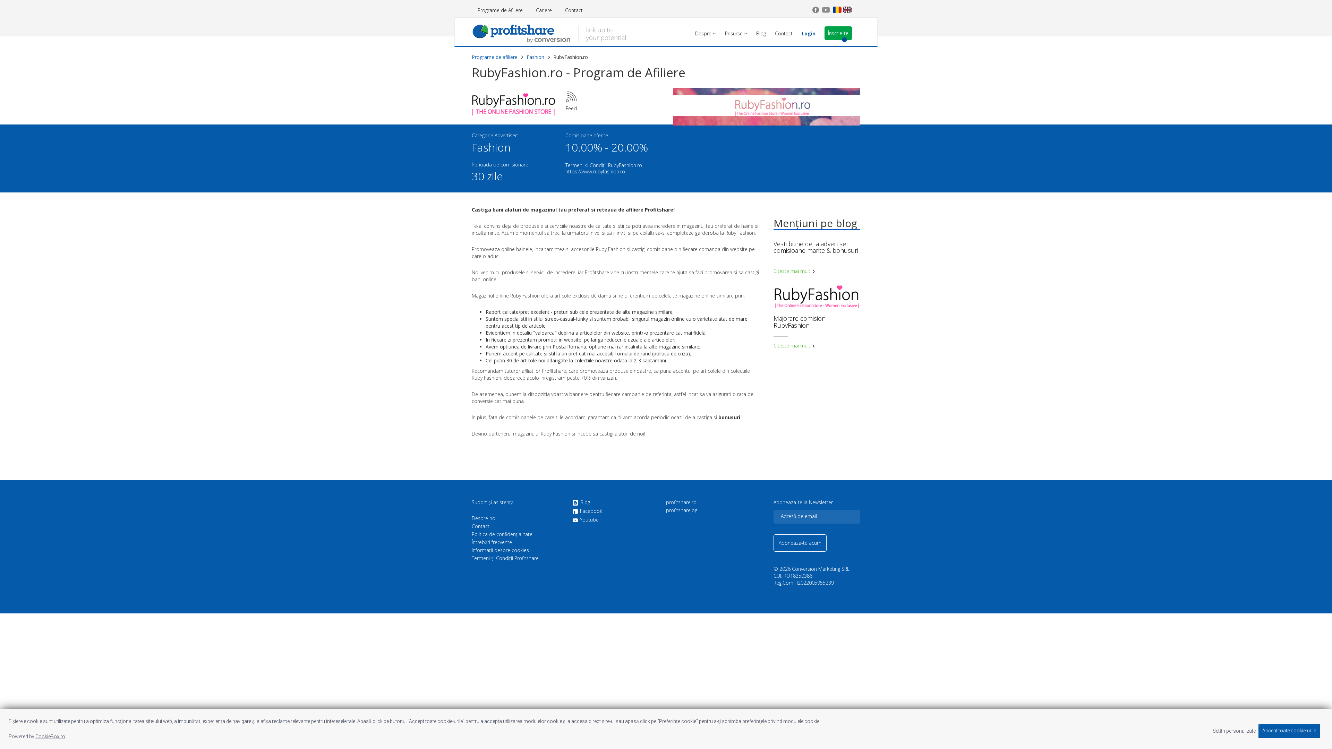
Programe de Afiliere (500, 10)
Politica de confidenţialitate (502, 534)
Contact (574, 10)
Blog (585, 503)
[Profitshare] (549, 33)
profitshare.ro (681, 502)
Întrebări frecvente (492, 542)
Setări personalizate (1234, 730)
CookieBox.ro (50, 736)
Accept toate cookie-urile (1289, 730)
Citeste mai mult (793, 271)
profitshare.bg (681, 510)
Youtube (589, 520)
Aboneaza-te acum (800, 543)
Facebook (591, 511)
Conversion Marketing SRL (820, 569)
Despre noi (484, 518)
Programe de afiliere (495, 57)
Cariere (544, 10)
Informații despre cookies (500, 550)
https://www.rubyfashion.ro (595, 171)
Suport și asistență (492, 502)
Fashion (535, 57)
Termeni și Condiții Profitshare (505, 558)
